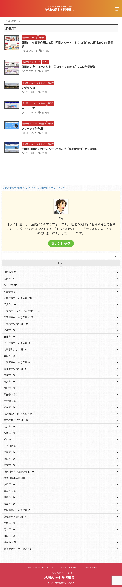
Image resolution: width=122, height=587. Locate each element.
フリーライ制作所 (32, 128)
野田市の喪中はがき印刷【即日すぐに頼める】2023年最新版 (58, 66)
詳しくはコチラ (61, 243)
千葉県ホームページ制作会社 (37, 567)
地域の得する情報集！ (60, 9)
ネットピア (28, 108)
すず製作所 (28, 87)
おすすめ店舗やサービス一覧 (61, 573)
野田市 (46, 50)
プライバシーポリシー (88, 567)
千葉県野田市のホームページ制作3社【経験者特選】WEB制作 (59, 148)
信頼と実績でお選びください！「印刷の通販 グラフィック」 (34, 187)
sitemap (72, 567)
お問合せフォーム (59, 567)
